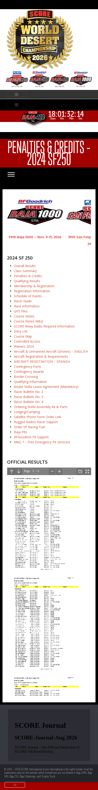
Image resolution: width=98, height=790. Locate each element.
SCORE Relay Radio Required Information (44, 326)
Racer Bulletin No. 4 (28, 402)
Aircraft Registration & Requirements (41, 356)
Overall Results (25, 266)
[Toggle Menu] (16, 174)
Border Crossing (26, 376)
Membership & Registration (34, 286)
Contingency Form (27, 366)
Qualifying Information (30, 381)
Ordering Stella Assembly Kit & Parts (40, 407)
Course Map (23, 336)
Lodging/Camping (27, 412)
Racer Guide (23, 301)
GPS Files (21, 311)
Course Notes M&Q (28, 321)
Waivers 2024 (24, 346)
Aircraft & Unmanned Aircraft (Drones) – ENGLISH (51, 351)
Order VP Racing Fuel (29, 427)
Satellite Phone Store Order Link (37, 417)
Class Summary (25, 271)
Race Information (27, 306)
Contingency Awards (29, 371)
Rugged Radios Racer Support (36, 422)
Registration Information (32, 291)
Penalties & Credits (28, 276)
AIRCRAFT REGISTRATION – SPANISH (42, 361)
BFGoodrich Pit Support (31, 437)
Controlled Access (27, 341)
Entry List (21, 331)
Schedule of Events (28, 296)
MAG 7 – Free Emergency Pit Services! (42, 442)
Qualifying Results (27, 281)
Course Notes (24, 316)
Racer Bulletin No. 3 (28, 397)
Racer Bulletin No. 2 (28, 392)
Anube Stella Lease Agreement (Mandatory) (46, 386)
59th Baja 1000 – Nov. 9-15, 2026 (35, 237)
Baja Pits (20, 432)
